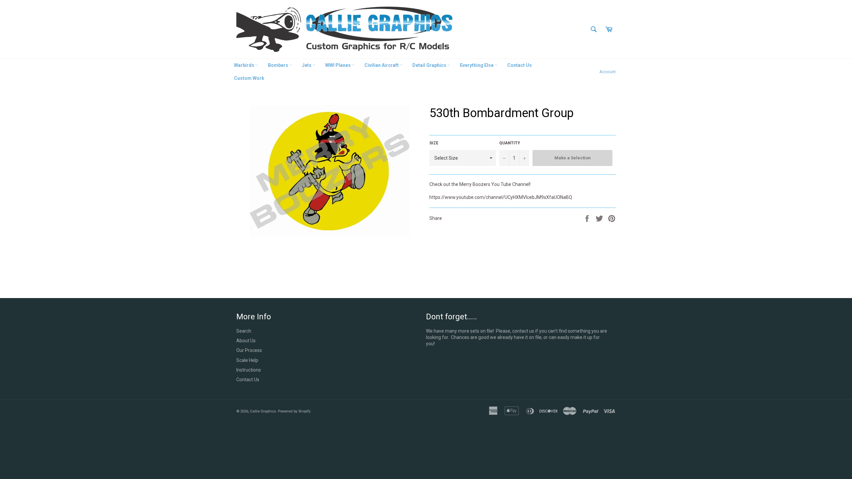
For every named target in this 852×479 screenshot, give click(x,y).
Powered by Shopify (294, 411)
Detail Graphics (429, 65)
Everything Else (477, 65)
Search (243, 331)
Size (433, 143)
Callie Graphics (263, 411)
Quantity (509, 143)
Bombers (278, 65)
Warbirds (244, 65)
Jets (307, 65)
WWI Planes (338, 65)
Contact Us (519, 65)
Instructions (248, 370)
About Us (246, 340)
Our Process (249, 350)
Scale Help (247, 360)
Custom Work (249, 78)
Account (607, 71)
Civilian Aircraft (382, 65)
